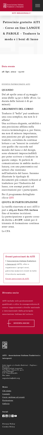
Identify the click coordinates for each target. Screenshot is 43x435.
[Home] (13, 5)
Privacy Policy (8, 424)
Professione (7, 400)
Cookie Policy (8, 427)
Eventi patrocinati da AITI (17, 279)
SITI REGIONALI (21, 13)
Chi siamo (6, 391)
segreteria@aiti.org (11, 378)
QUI (11, 198)
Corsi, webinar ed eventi (13, 397)
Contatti (6, 394)
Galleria (5, 404)
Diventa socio (21, 323)
